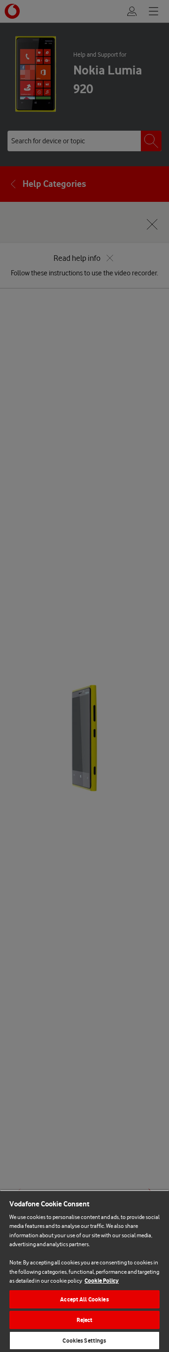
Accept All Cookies (84, 1299)
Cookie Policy (101, 1280)
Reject (85, 1319)
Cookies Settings (84, 1340)
